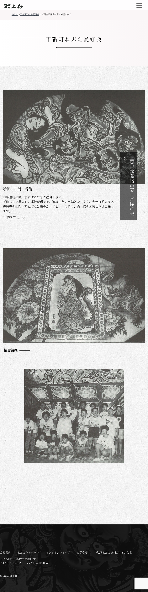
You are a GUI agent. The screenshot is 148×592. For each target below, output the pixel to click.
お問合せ (82, 552)
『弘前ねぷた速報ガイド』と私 (113, 552)
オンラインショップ (58, 552)
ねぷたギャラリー (28, 552)
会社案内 (5, 552)
